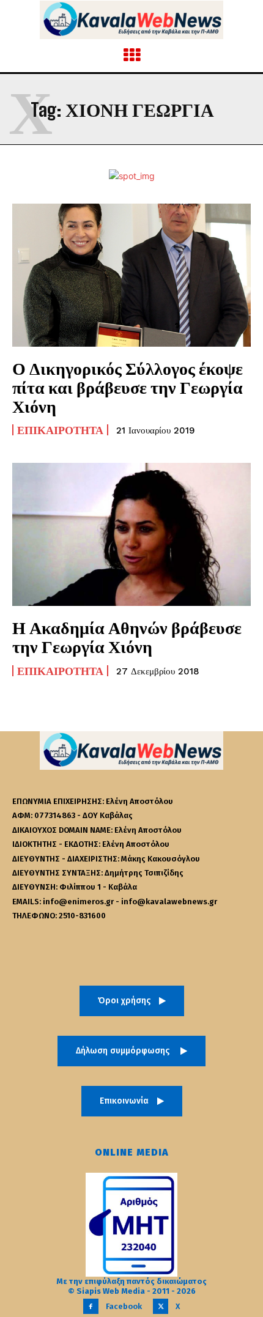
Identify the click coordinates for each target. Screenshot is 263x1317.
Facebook (124, 1306)
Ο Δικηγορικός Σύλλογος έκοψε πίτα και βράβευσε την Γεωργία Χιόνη (127, 387)
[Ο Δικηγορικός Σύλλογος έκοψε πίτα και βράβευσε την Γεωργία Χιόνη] (131, 275)
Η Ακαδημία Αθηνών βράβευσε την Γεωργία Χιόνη (127, 637)
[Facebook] (90, 1306)
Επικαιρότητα (60, 429)
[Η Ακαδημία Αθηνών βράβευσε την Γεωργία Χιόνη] (131, 534)
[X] (160, 1306)
